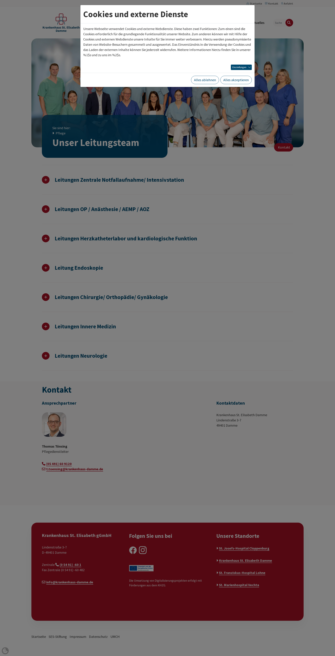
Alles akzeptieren (236, 80)
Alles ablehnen (205, 80)
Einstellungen (239, 67)
